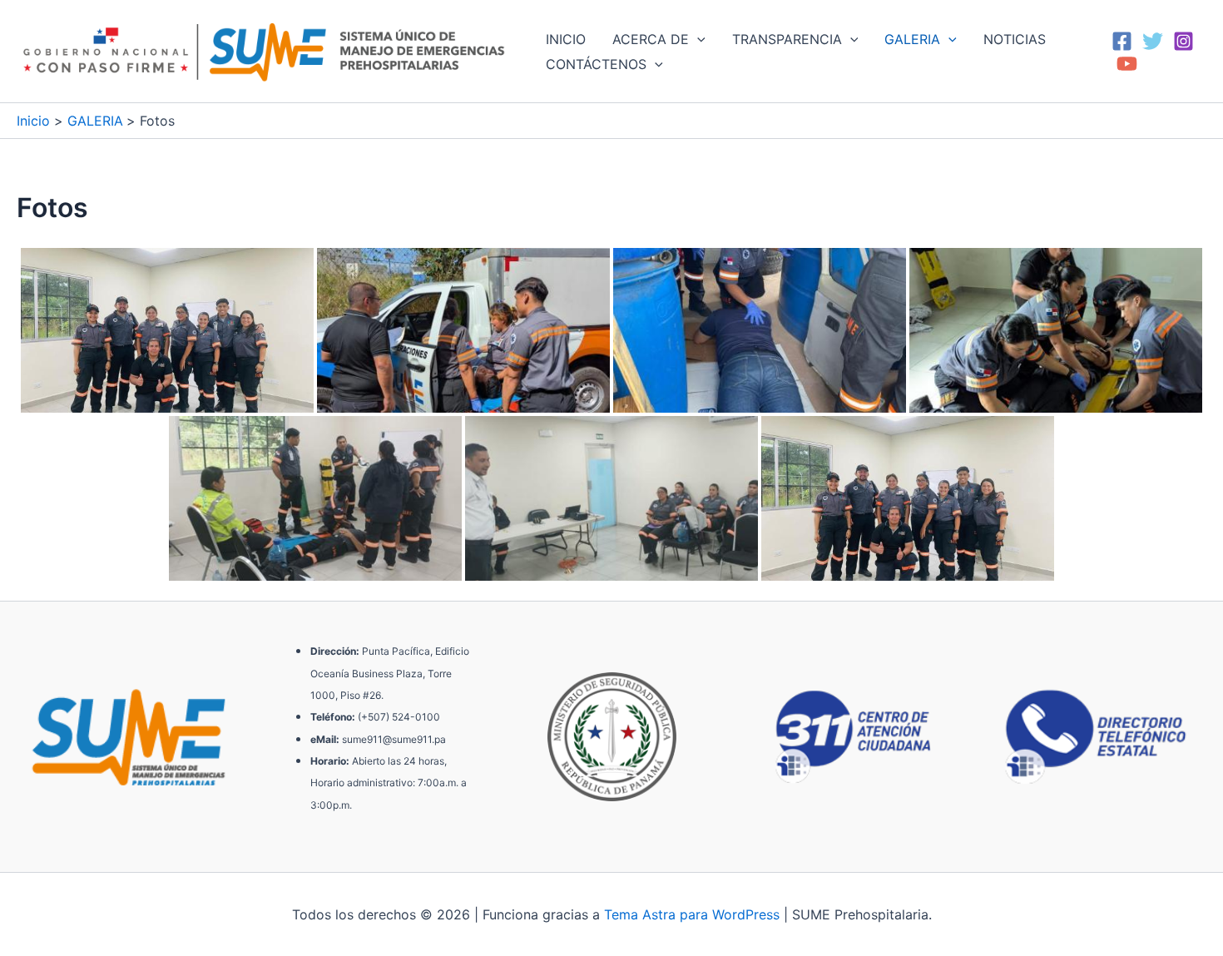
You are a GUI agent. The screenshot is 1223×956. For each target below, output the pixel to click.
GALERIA (912, 39)
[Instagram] (1183, 41)
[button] (697, 39)
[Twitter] (1152, 41)
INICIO (566, 39)
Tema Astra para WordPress (692, 914)
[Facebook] (1122, 41)
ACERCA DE (650, 39)
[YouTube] (1127, 63)
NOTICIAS (1014, 39)
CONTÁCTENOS (596, 64)
